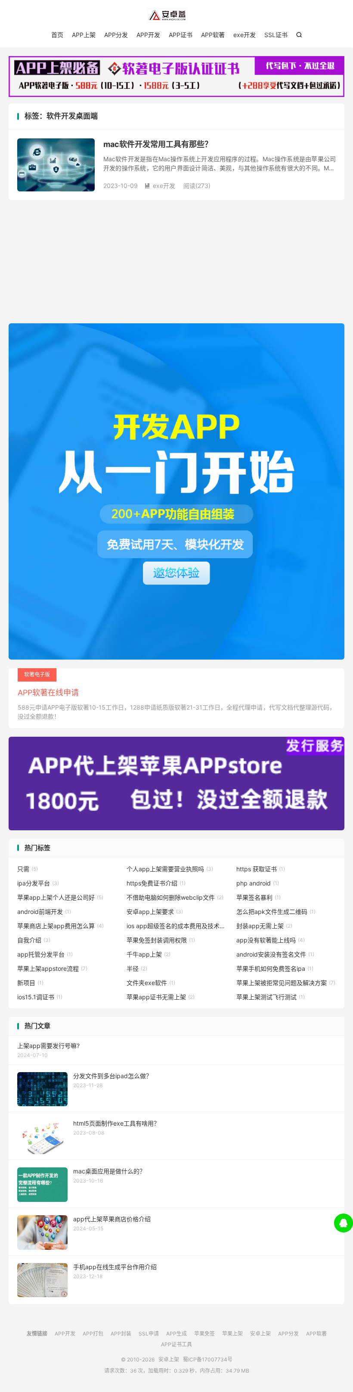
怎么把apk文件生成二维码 (276, 911)
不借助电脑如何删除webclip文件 (175, 897)
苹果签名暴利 (258, 897)
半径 (137, 968)
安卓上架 (176, 15)
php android (257, 883)
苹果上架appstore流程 (52, 968)
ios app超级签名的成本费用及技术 (176, 925)
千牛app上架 (148, 954)
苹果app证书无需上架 (161, 997)
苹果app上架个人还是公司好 (60, 897)
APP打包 (93, 1333)
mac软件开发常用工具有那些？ (157, 144)
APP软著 (213, 34)
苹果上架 (232, 1333)
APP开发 (148, 34)
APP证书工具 (176, 1344)
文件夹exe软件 (151, 982)
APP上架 (84, 34)
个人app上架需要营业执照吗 (170, 869)
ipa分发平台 (38, 883)
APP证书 (180, 34)
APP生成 (176, 1333)
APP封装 (121, 1333)
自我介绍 (33, 940)
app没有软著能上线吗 (270, 940)
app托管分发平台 (45, 954)
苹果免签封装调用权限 (161, 940)
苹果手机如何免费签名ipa (274, 968)
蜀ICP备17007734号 (207, 1359)
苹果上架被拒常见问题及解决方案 (285, 982)
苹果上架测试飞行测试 (270, 997)
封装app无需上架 (264, 925)
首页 (57, 34)
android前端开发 (44, 911)
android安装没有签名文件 (275, 954)
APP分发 (116, 34)
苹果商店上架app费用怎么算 (60, 925)
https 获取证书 (260, 869)
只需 (27, 869)
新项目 (30, 982)
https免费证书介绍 (156, 883)
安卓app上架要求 (155, 911)
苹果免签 (204, 1333)
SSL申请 (149, 1333)
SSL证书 (276, 34)
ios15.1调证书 (39, 997)
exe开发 (244, 34)
